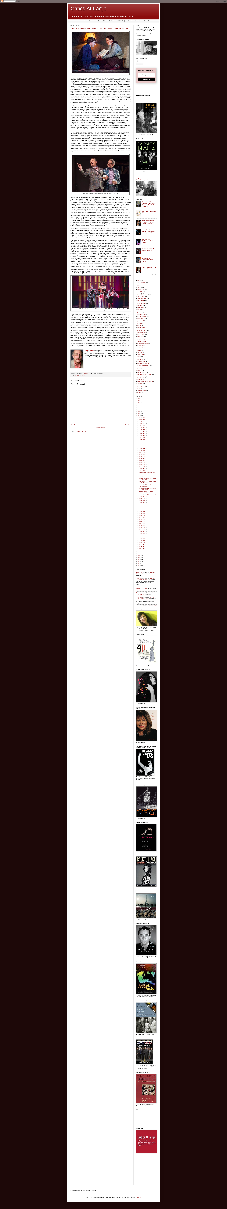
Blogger (139, 1197)
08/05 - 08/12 (142, 460)
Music (138, 285)
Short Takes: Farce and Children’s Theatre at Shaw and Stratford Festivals (149, 204)
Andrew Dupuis (141, 361)
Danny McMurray (141, 332)
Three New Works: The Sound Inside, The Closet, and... (146, 492)
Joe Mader (140, 352)
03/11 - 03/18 (142, 529)
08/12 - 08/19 (142, 458)
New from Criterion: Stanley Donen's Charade (148, 250)
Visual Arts (139, 312)
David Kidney (140, 320)
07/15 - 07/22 (142, 466)
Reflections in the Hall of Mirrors (145, 381)
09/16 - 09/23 (142, 448)
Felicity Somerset (141, 386)
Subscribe (147, 21)
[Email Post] (91, 373)
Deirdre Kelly (140, 300)
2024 (139, 403)
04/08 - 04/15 (142, 521)
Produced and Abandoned (143, 365)
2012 (139, 561)
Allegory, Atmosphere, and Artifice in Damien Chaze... (147, 479)
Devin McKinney (141, 329)
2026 (139, 398)
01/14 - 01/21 (142, 546)
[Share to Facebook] (100, 373)
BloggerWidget (153, 274)
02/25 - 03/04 (142, 534)
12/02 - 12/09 (142, 425)
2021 (139, 409)
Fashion (139, 367)
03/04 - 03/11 (142, 532)
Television (139, 291)
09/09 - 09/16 (142, 450)
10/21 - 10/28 (142, 437)
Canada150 (140, 345)
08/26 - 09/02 (142, 454)
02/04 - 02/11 (142, 540)
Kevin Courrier (140, 289)
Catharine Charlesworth (143, 363)
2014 (139, 557)
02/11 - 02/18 (142, 538)
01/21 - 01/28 (142, 544)
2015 (139, 555)
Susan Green (140, 318)
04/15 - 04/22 (142, 519)
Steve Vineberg (78, 375)
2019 (139, 413)
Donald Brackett (141, 302)
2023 (139, 405)
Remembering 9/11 (142, 372)
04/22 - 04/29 (142, 517)
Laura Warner (140, 336)
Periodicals (140, 359)
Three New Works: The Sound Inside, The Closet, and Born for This (99, 29)
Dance (139, 309)
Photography (140, 338)
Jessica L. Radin (141, 358)
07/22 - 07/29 (142, 464)
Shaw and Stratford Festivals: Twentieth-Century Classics (148, 222)
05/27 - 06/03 (142, 507)
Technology (140, 383)
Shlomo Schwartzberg (142, 294)
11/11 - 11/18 (142, 431)
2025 (139, 400)
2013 (139, 559)
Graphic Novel (140, 349)
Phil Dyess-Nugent (141, 316)
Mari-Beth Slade (141, 340)
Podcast (139, 322)
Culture (139, 293)
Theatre (83, 375)
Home (70, 21)
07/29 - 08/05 (142, 462)
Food (138, 368)
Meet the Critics (102, 21)
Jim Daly (139, 392)
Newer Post (74, 424)
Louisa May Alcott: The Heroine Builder (149, 268)
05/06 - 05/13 (142, 513)
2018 (139, 415)
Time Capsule (140, 377)
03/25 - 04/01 (142, 525)
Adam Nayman (141, 385)
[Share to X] (98, 373)
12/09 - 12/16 (142, 423)
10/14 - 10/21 (142, 439)
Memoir (139, 356)
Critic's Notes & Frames (143, 343)
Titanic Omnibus (141, 376)
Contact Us (138, 21)
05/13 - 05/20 (142, 511)
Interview (139, 305)
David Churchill (141, 303)
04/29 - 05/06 (142, 515)
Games (139, 325)
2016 (139, 553)
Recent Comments (90, 21)
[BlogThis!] (97, 373)
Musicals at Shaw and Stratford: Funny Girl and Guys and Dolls (148, 231)
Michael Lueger (141, 327)
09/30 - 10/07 (142, 444)
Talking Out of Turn (141, 331)
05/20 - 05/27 (142, 509)
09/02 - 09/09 (142, 452)
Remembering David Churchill (144, 374)
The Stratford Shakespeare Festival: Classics (148, 241)
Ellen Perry (140, 370)
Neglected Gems (141, 314)
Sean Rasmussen (141, 390)
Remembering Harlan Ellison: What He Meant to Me (147, 489)
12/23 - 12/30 (142, 419)
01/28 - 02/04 (142, 542)
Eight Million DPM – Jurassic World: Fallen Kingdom (147, 482)
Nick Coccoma (140, 334)
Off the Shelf (140, 347)
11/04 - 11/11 (142, 433)
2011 (139, 563)
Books (138, 284)
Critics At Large (88, 9)
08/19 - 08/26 (142, 456)
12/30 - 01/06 (142, 417)
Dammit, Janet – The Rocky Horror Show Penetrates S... (147, 473)
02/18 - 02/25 (142, 536)
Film (138, 280)
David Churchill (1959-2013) (117, 21)
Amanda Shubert (141, 341)
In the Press (78, 21)
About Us (130, 21)
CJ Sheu (139, 323)
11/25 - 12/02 (142, 427)
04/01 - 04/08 (142, 523)
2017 (139, 551)
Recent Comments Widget (151, 605)
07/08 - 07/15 (142, 469)
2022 (139, 407)
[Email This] (95, 373)
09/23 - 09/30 (142, 446)
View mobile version (101, 427)
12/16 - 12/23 (142, 421)
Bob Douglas (140, 311)
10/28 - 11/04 (142, 435)
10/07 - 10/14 (142, 442)
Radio (138, 388)
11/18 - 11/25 (142, 429)
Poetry (139, 350)
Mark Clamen (140, 307)
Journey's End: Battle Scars (145, 476)
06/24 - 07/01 (142, 498)
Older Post (127, 424)
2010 (139, 565)
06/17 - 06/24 (142, 500)
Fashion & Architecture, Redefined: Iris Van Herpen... (147, 485)
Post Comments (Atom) (82, 431)
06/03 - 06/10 (142, 505)
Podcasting (140, 379)
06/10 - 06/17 (142, 503)
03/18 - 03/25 (142, 527)
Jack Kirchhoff (140, 354)
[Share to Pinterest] (102, 373)
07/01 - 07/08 (142, 471)
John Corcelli (140, 296)
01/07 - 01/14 (142, 548)
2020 (139, 411)
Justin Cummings (141, 298)
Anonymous (139, 572)
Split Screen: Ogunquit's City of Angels (147, 259)
